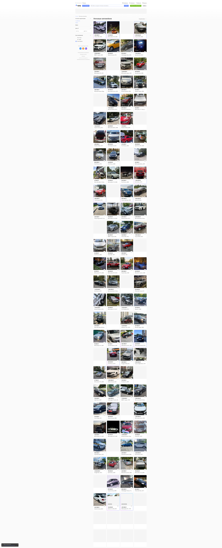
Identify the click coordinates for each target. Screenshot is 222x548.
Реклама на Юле (83, 54)
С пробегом (77, 20)
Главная (76, 16)
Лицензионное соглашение (83, 52)
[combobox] (107, 6)
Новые (76, 22)
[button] (104, 34)
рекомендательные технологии (83, 59)
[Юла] (78, 5)
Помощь (83, 56)
